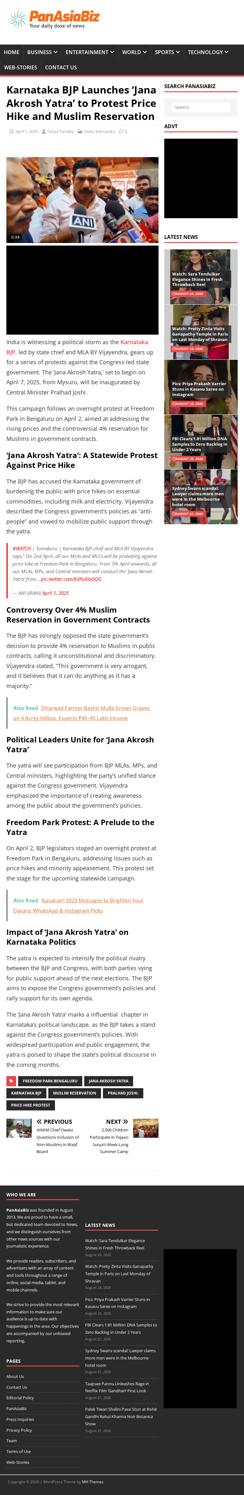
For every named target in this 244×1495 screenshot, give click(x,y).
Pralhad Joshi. (123, 1093)
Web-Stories (20, 67)
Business (39, 52)
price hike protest (30, 1105)
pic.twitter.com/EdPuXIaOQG (71, 579)
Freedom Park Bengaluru (50, 1081)
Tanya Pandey (60, 131)
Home (11, 52)
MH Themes (93, 1482)
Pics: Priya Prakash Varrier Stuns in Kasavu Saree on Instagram (199, 389)
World (131, 52)
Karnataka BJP (26, 1093)
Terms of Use (18, 1451)
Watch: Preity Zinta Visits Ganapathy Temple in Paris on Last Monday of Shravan (200, 334)
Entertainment (87, 52)
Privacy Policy (19, 1430)
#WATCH (22, 548)
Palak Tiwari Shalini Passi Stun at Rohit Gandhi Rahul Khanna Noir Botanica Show (121, 1416)
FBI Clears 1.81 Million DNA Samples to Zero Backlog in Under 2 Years (199, 444)
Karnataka (105, 131)
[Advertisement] (82, 290)
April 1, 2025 (26, 131)
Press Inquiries (20, 1419)
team (39, 1224)
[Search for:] (201, 107)
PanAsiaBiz (17, 1210)
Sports (164, 52)
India (89, 131)
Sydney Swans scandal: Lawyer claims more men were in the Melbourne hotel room (198, 496)
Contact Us (61, 67)
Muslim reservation (74, 1093)
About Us (15, 1376)
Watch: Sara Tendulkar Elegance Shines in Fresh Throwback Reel (197, 279)
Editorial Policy (20, 1398)
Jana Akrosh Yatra (108, 1081)
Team (11, 1440)
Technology (205, 52)
